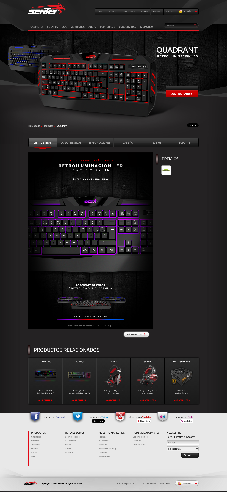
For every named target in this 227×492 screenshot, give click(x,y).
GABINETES (36, 27)
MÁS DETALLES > (45, 400)
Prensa (102, 437)
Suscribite (145, 421)
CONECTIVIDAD (127, 27)
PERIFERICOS (107, 27)
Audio (34, 452)
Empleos (157, 11)
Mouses (34, 448)
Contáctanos (139, 445)
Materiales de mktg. (108, 448)
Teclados (48, 126)
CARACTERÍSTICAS (71, 143)
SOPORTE (184, 143)
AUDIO (92, 27)
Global (68, 448)
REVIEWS (156, 143)
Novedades (104, 441)
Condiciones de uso (147, 483)
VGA (64, 27)
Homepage (34, 126)
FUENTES (52, 27)
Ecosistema (70, 441)
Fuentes (35, 441)
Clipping (103, 452)
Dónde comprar (128, 11)
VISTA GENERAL (42, 143)
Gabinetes (36, 437)
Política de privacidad (126, 483)
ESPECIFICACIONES (99, 143)
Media (100, 11)
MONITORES (77, 27)
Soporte (144, 11)
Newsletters (104, 456)
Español (187, 11)
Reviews (112, 11)
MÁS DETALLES (135, 334)
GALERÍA (128, 143)
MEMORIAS (146, 27)
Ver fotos (187, 421)
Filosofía (69, 445)
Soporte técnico (140, 437)
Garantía (137, 441)
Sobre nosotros (72, 437)
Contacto (170, 11)
